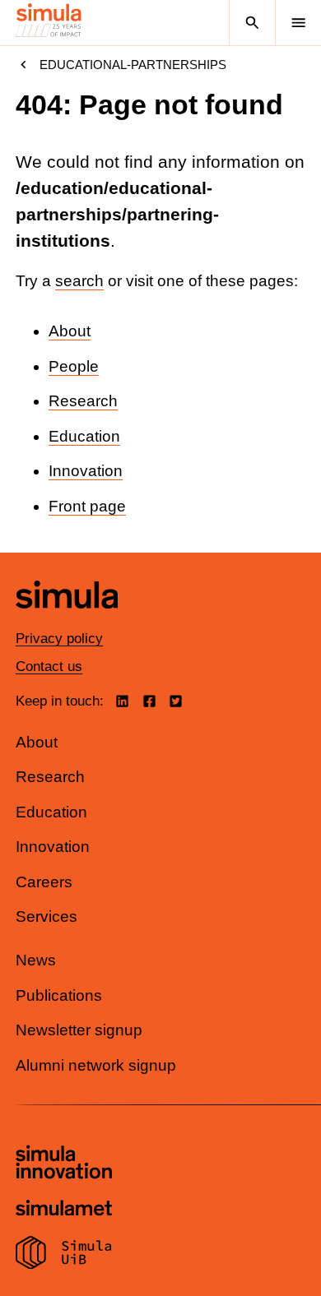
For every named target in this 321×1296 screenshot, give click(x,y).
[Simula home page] (67, 621)
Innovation (86, 470)
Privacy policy (59, 638)
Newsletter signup (79, 1030)
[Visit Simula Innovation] (64, 1164)
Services (46, 916)
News (36, 960)
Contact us (49, 666)
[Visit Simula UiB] (64, 1255)
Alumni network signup (96, 1065)
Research (83, 401)
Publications (59, 995)
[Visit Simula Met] (64, 1210)
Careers (44, 882)
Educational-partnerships (133, 65)
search (79, 280)
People (74, 366)
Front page (87, 506)
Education (84, 436)
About (70, 331)
